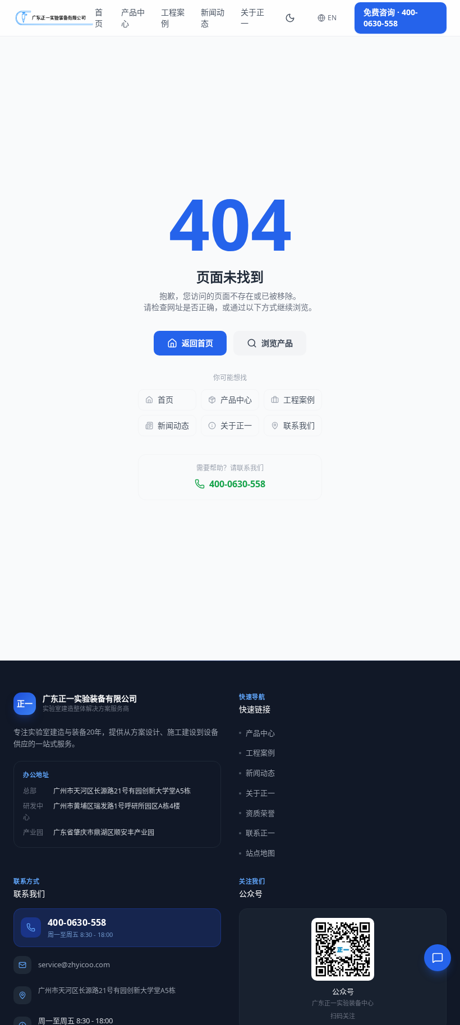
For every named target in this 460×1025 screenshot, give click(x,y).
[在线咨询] (437, 957)
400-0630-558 (237, 484)
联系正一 (260, 833)
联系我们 (299, 425)
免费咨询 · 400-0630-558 (391, 18)
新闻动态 (212, 18)
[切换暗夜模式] (290, 17)
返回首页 (197, 343)
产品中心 (133, 18)
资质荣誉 (260, 813)
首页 (99, 18)
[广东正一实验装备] (54, 18)
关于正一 (252, 18)
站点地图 (260, 853)
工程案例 (173, 18)
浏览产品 (277, 343)
